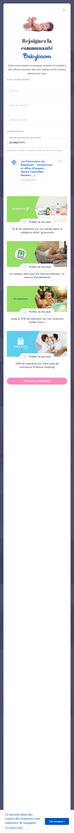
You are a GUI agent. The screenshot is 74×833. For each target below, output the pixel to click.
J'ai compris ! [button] (57, 821)
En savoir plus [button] (14, 827)
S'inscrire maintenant (37, 381)
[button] (37, 170)
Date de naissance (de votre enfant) (25, 138)
